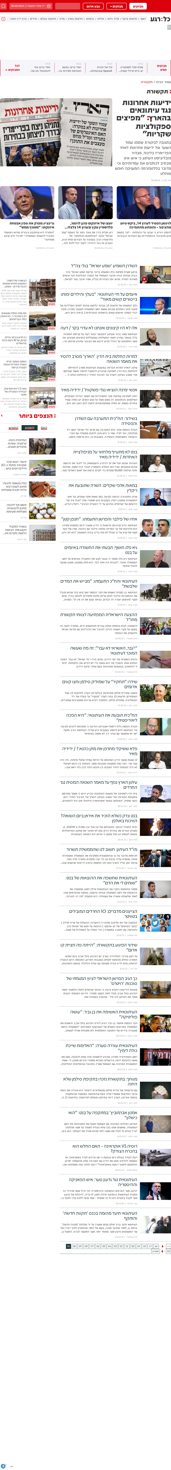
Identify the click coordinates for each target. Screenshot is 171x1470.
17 (150, 1246)
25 (103, 1246)
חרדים (33, 19)
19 (138, 1246)
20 (132, 1246)
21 (127, 1246)
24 (109, 1246)
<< (168, 1246)
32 (168, 1251)
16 (156, 1246)
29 (80, 1246)
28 (86, 1246)
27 (92, 1246)
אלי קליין (167, 180)
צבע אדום (93, 6)
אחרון (155, 1251)
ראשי (143, 19)
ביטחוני (90, 19)
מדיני (62, 19)
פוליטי (100, 19)
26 (97, 1246)
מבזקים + (116, 6)
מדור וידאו (113, 19)
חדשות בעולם (48, 19)
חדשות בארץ (75, 19)
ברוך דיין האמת (18, 19)
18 (144, 1246)
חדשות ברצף (129, 19)
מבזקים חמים (162, 68)
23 (115, 1246)
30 (74, 1246)
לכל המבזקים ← (12, 68)
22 (121, 1246)
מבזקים (138, 6)
